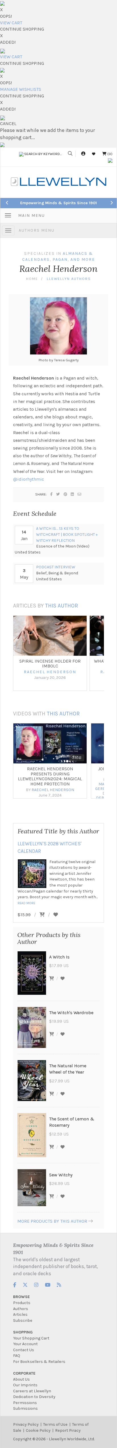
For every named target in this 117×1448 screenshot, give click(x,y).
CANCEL (8, 123)
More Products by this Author (52, 1221)
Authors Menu (37, 230)
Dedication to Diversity (34, 1396)
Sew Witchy (60, 1175)
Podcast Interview (55, 567)
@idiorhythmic (28, 479)
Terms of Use (55, 1424)
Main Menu (31, 215)
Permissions (25, 1402)
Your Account (25, 1343)
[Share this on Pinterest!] (66, 494)
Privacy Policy (26, 1424)
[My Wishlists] (93, 153)
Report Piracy (68, 1430)
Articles (20, 1314)
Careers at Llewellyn (32, 1391)
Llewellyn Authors (69, 278)
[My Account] (83, 153)
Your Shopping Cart (31, 1338)
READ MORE (26, 903)
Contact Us (23, 1349)
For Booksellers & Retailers (39, 1361)
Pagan (60, 259)
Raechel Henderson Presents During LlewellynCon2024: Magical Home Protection (50, 776)
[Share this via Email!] (80, 494)
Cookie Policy (38, 1430)
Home (32, 278)
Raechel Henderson (50, 671)
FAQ (16, 1355)
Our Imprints (25, 1385)
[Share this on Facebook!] (51, 494)
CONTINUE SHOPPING (22, 29)
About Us (21, 1379)
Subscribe (22, 1320)
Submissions (25, 1408)
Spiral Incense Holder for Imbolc (50, 663)
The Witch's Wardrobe (71, 1012)
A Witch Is (59, 957)
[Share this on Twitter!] (58, 494)
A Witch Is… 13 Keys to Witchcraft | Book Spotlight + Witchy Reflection (67, 534)
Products (21, 1302)
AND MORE (82, 259)
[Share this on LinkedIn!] (72, 494)
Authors (20, 1308)
